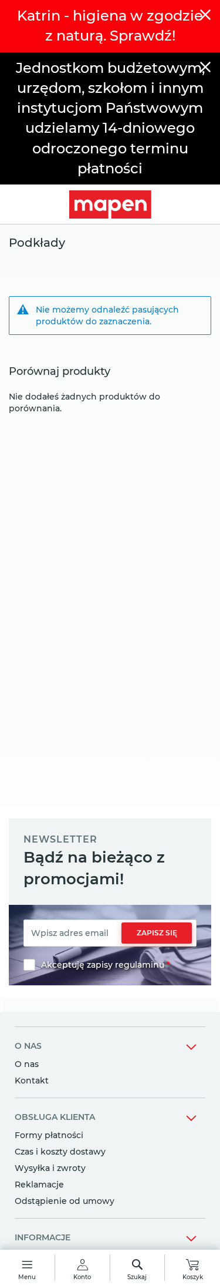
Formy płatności (49, 1135)
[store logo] (110, 204)
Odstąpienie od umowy (64, 1201)
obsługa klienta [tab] (55, 1117)
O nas (27, 1064)
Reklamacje (39, 1184)
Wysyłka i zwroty (50, 1168)
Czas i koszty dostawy (60, 1151)
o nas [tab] (28, 1046)
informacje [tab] (42, 1237)
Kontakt (32, 1080)
